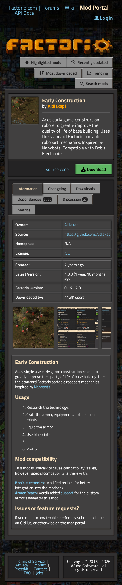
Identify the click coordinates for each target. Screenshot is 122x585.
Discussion (75, 199)
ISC (67, 253)
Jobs (39, 573)
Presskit (21, 569)
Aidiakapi (57, 106)
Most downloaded (61, 73)
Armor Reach (26, 493)
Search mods (96, 83)
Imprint (39, 565)
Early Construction (63, 100)
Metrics (24, 210)
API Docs (24, 13)
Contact (40, 569)
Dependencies (34, 199)
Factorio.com (23, 7)
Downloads (85, 189)
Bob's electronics (29, 483)
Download (96, 169)
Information (28, 189)
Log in (106, 18)
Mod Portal (94, 7)
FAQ (27, 573)
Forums (51, 7)
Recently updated (92, 62)
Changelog (57, 189)
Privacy (22, 565)
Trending (100, 73)
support (67, 493)
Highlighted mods (45, 62)
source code (57, 169)
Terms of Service (31, 562)
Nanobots (42, 387)
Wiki (69, 7)
